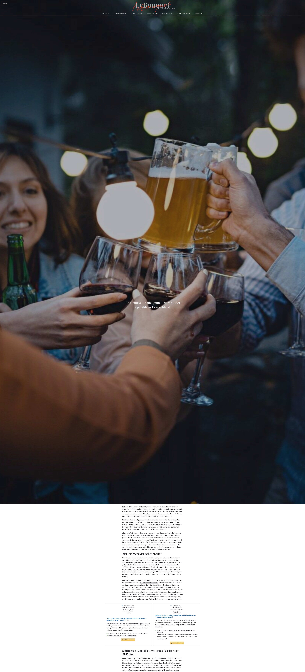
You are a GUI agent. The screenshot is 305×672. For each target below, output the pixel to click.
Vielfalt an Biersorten (161, 562)
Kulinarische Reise (152, 13)
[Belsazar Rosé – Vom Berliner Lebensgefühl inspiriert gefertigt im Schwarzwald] (176, 609)
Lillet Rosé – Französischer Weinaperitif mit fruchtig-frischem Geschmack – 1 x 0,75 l (127, 619)
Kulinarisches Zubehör (183, 13)
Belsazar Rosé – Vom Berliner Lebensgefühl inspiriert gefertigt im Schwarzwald (175, 616)
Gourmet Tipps (199, 13)
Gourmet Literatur (136, 13)
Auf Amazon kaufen (129, 640)
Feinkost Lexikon (167, 13)
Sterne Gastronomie (120, 13)
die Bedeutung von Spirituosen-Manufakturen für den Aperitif (159, 658)
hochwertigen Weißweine (149, 583)
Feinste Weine (105, 13)
